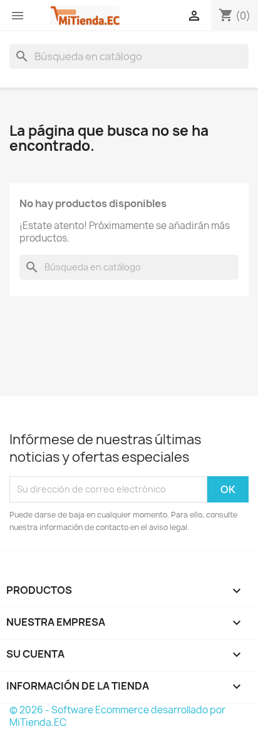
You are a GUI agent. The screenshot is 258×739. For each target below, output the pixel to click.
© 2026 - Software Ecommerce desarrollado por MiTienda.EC (117, 716)
